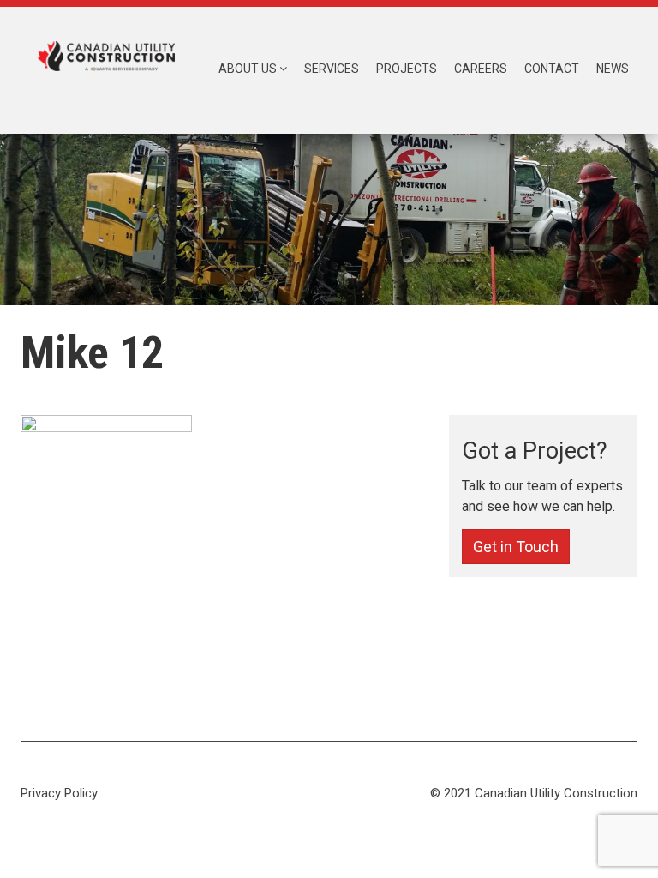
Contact (551, 68)
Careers (480, 68)
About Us (248, 68)
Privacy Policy (59, 793)
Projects (406, 68)
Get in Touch (516, 547)
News (612, 68)
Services (331, 68)
